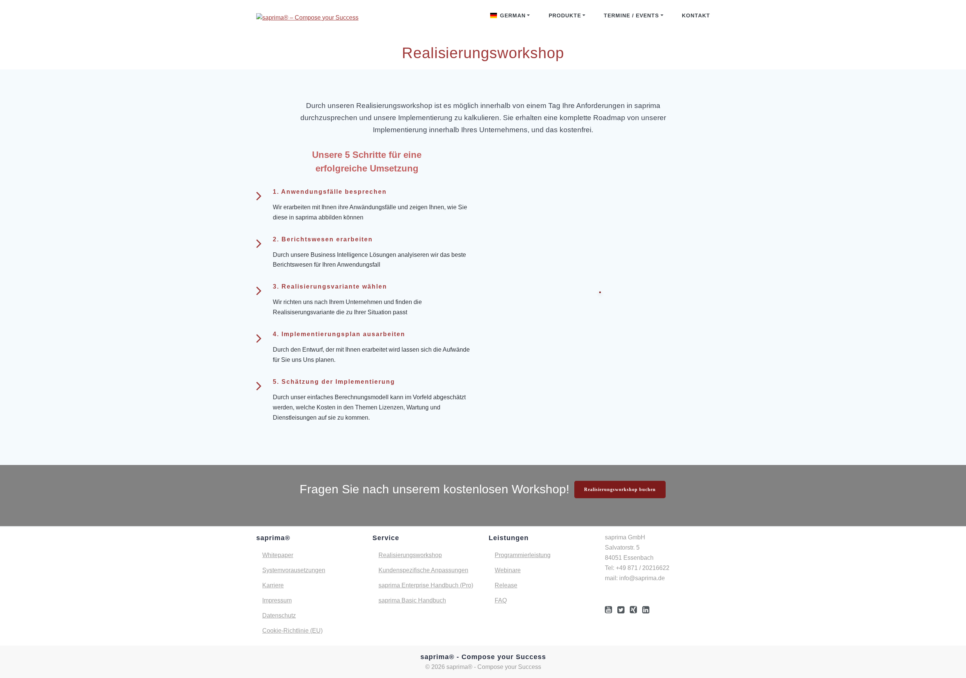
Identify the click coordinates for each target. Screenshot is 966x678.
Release (506, 585)
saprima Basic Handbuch (412, 600)
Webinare (508, 570)
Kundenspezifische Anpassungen (423, 570)
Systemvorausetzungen (293, 570)
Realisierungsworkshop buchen (620, 489)
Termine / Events (631, 15)
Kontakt (696, 15)
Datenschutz (279, 615)
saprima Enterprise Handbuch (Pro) (425, 585)
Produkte (565, 15)
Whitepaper (277, 555)
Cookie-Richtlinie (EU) (292, 630)
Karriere (273, 585)
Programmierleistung (523, 555)
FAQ (501, 600)
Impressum (277, 600)
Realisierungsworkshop (410, 555)
